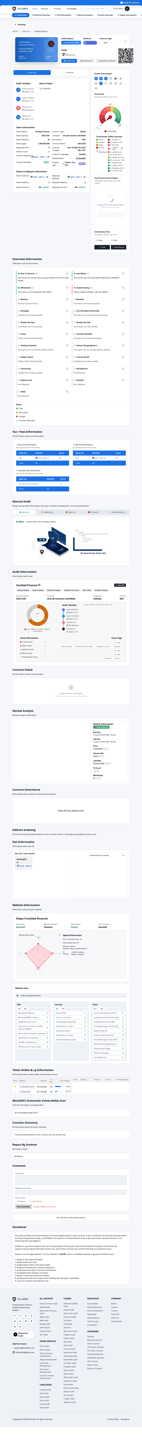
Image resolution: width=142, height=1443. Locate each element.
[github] (31, 1299)
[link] (101, 83)
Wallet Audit (45, 1290)
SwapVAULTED (102, 710)
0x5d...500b (25, 849)
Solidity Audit (45, 1373)
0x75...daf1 (38, 177)
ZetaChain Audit (70, 1336)
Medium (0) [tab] (48, 495)
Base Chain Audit (71, 1297)
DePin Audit (45, 1311)
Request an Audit (23, 1317)
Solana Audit (69, 1293)
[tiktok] (31, 1304)
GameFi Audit (45, 1314)
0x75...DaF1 (42, 441)
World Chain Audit (71, 1371)
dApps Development (48, 1343)
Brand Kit (115, 1297)
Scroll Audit (68, 1378)
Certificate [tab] (69, 72)
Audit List (26, 31)
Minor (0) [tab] (25, 495)
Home (34, 8)
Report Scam (92, 1348)
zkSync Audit (69, 1321)
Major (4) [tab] (71, 495)
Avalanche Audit (70, 1339)
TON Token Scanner (95, 1330)
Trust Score (22, 15)
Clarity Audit (45, 1387)
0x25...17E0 (39, 157)
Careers (114, 1290)
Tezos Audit (68, 1357)
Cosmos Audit (69, 1332)
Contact (114, 1294)
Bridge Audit (45, 1307)
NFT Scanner (92, 1344)
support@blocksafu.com (24, 1331)
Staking (90, 1320)
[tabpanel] (51, 135)
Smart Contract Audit (48, 1287)
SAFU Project (45, 1333)
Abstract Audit (70, 1385)
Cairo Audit (44, 1384)
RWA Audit (44, 1304)
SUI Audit (67, 1304)
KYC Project (44, 1329)
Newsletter (92, 1297)
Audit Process (93, 1305)
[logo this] (20, 9)
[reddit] (14, 1310)
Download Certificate (107, 61)
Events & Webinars (95, 1294)
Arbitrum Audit (70, 1300)
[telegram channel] (20, 1299)
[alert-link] (132, 41)
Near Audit (68, 1328)
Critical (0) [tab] (94, 495)
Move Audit (44, 1380)
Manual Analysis (85, 15)
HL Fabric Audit (70, 1346)
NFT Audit (44, 1318)
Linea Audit (68, 1368)
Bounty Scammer (94, 1323)
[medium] (14, 1304)
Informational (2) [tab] (118, 495)
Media (113, 1287)
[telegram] (101, 78)
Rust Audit (44, 1376)
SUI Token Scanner (95, 1334)
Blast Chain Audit (71, 1360)
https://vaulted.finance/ (32, 902)
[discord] (20, 1310)
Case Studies (92, 1287)
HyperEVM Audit (70, 1343)
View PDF (121, 568)
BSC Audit (68, 1325)
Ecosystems (92, 1308)
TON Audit (68, 1307)
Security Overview (42, 15)
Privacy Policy (113, 1402)
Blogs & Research (94, 1290)
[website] (96, 78)
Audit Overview (106, 15)
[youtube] (20, 1304)
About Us (115, 1301)
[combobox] (96, 8)
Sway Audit (44, 1391)
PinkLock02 (26, 1075)
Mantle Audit (69, 1375)
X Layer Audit (69, 1382)
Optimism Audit (70, 1364)
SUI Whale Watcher (95, 1337)
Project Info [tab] (32, 72)
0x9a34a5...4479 (28, 1070)
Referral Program (94, 1352)
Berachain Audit (70, 1314)
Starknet (67, 1311)
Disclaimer (125, 1402)
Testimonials (116, 1305)
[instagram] (26, 1304)
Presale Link (87, 61)
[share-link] (125, 41)
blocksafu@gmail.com (25, 1335)
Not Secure (119, 230)
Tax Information (64, 15)
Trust (103, 230)
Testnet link (70, 61)
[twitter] (106, 78)
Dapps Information (128, 15)
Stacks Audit (69, 1353)
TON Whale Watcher (95, 1341)
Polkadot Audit (70, 1350)
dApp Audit (44, 1300)
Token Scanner (93, 1327)
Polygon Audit (69, 1318)
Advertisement (93, 1301)
